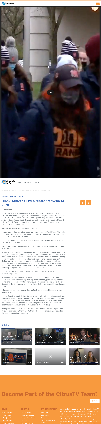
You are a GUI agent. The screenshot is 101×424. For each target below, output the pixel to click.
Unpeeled (44, 413)
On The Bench (26, 413)
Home (3, 190)
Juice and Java (6, 421)
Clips (29, 183)
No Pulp (24, 421)
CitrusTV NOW (6, 415)
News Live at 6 (15, 190)
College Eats (45, 418)
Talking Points (6, 418)
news (8, 190)
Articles (38, 183)
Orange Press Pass (28, 418)
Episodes (21, 183)
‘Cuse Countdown (27, 415)
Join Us (95, 401)
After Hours (45, 415)
